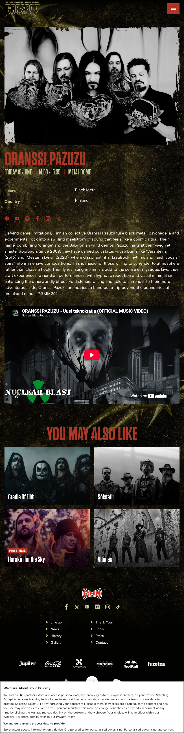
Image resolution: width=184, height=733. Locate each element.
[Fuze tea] (156, 665)
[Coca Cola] (53, 665)
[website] (7, 218)
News (55, 629)
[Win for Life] (105, 665)
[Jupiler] (27, 665)
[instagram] (49, 218)
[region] (92, 707)
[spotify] (28, 218)
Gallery (56, 642)
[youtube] (18, 218)
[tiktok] (118, 607)
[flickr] (97, 607)
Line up (56, 622)
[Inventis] (92, 593)
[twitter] (59, 218)
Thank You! (104, 622)
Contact (102, 642)
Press (100, 636)
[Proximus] (79, 665)
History (56, 636)
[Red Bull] (131, 665)
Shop (100, 629)
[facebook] (38, 218)
